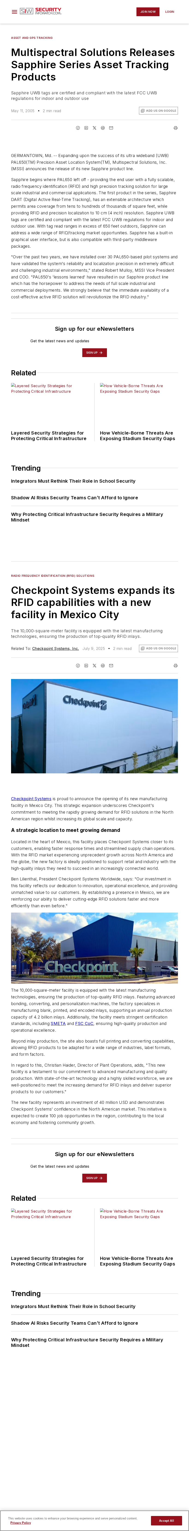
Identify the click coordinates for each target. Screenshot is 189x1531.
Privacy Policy (20, 1523)
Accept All (166, 1520)
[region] (94, 1520)
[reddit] (102, 128)
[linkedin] (86, 128)
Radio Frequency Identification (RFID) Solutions (52, 575)
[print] (175, 128)
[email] (111, 128)
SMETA (58, 1023)
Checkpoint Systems (31, 798)
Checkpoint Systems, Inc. (55, 648)
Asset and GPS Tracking (32, 38)
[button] (14, 11)
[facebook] (78, 128)
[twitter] (94, 128)
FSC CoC (84, 1023)
